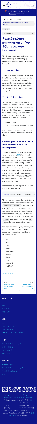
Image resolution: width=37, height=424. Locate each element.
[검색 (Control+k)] (33, 5)
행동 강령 (6, 312)
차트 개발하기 (7, 329)
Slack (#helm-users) (11, 368)
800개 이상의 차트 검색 (11, 332)
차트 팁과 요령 (8, 326)
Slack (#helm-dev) (10, 344)
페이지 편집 (9, 273)
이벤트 (4, 308)
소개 (4, 323)
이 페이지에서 (9, 33)
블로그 (4, 305)
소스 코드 (6, 302)
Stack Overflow (8, 371)
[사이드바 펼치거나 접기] (3, 4)
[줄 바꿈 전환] (28, 194)
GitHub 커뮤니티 (9, 365)
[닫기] (34, 12)
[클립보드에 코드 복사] (32, 194)
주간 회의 (6, 353)
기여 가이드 (6, 347)
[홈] (4, 19)
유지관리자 (6, 350)
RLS (18, 155)
